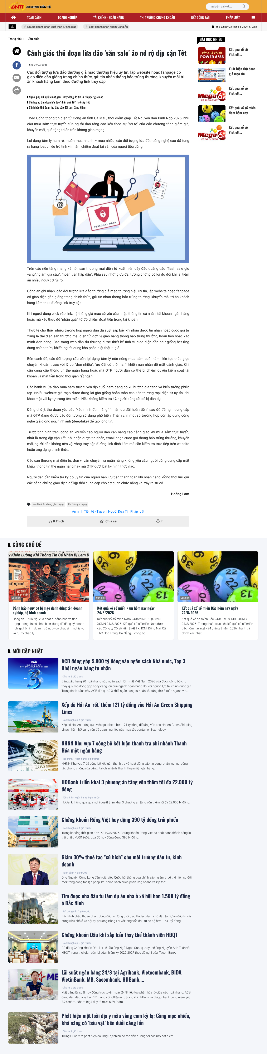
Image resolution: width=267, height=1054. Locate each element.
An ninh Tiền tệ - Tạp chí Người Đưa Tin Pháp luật (108, 511)
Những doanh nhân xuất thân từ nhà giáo (44, 27)
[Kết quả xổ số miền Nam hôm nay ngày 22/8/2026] (211, 113)
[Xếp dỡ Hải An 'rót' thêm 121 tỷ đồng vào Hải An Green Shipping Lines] (33, 717)
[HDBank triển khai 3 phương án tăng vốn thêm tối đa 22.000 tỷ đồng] (33, 794)
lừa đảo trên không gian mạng (48, 504)
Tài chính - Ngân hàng (75, 758)
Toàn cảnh (34, 17)
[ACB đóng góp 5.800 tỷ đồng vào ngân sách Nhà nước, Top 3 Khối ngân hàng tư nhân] (33, 673)
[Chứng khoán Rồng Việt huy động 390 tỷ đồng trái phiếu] (33, 831)
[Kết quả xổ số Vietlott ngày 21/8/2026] (211, 94)
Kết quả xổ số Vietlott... (238, 52)
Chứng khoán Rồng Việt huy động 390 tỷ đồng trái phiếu (120, 819)
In (162, 521)
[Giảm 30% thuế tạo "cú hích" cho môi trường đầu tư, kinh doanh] (33, 869)
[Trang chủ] (14, 17)
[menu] (253, 17)
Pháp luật (233, 17)
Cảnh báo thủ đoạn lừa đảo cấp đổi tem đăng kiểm (57, 107)
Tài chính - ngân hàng (108, 17)
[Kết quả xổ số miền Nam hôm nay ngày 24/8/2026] (133, 576)
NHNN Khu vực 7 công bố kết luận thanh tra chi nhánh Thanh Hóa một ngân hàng (124, 747)
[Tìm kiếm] (243, 6)
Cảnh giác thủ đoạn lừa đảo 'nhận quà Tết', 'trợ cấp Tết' (59, 102)
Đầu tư (66, 676)
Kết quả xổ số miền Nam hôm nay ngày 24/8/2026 (126, 610)
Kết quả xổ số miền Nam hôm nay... (242, 110)
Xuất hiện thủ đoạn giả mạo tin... (242, 71)
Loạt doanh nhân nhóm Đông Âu (101, 27)
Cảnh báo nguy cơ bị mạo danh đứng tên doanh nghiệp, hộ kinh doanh (47, 610)
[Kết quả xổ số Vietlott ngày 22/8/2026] (211, 55)
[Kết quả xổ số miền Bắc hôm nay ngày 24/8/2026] (218, 576)
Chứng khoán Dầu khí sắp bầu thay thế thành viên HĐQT (120, 934)
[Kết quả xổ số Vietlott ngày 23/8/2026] (211, 133)
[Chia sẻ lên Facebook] (17, 65)
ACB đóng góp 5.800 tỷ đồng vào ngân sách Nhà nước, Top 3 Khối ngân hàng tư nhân (123, 665)
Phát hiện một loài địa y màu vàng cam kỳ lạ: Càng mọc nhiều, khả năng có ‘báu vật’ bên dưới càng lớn (126, 1019)
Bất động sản (200, 17)
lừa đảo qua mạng (77, 504)
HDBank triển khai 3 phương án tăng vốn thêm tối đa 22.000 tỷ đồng (127, 786)
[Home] (17, 51)
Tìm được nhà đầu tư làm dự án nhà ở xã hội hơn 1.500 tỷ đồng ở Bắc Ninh (126, 900)
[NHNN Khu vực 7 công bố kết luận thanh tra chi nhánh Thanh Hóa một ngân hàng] (33, 755)
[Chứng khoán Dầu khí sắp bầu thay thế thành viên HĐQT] (33, 947)
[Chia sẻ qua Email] (17, 78)
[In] (17, 90)
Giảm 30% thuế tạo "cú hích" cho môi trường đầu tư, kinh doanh (122, 861)
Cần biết (16, 597)
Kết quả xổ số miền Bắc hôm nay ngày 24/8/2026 (210, 610)
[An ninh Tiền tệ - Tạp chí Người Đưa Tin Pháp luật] (30, 6)
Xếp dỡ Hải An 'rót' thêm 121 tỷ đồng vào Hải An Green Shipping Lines (127, 708)
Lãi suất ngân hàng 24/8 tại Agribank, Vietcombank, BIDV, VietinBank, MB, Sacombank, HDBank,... (122, 976)
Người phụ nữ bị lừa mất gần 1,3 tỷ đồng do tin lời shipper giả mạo (66, 97)
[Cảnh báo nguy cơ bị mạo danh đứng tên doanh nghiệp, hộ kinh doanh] (49, 576)
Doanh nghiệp (67, 17)
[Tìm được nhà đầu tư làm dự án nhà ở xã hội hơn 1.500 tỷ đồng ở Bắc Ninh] (33, 908)
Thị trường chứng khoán (157, 17)
